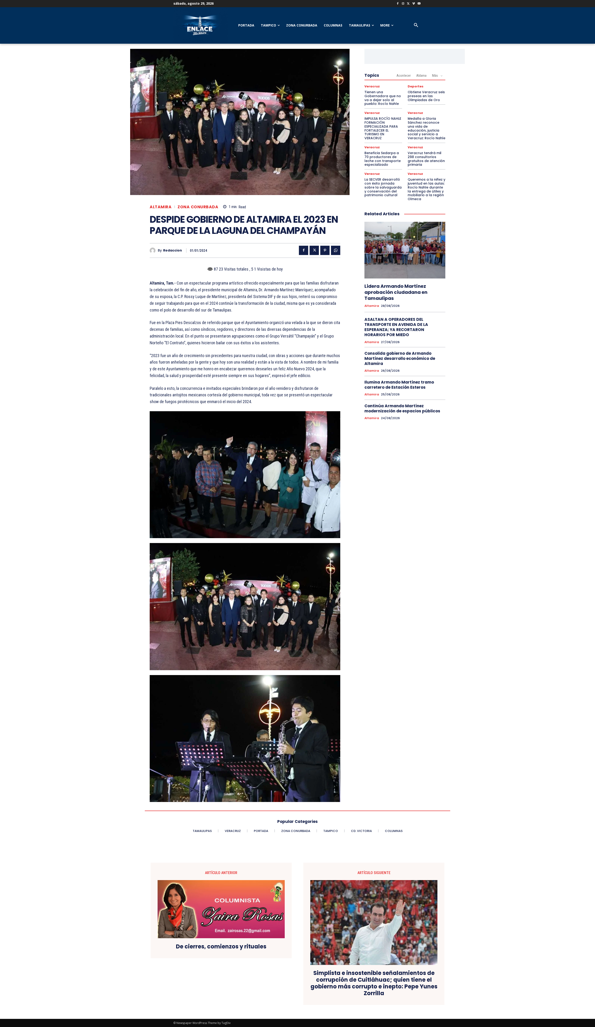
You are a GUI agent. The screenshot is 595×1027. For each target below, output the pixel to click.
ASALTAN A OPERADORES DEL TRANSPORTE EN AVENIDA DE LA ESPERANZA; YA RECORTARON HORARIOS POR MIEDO (396, 327)
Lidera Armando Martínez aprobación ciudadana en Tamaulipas (395, 292)
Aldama (421, 75)
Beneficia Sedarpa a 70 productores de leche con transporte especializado (382, 159)
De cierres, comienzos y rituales (221, 946)
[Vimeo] (413, 4)
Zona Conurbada (198, 207)
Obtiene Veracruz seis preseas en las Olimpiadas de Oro (426, 96)
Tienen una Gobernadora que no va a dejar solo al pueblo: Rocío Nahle (382, 98)
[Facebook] (397, 4)
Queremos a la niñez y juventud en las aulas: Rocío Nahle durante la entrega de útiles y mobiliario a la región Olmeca (426, 189)
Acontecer (404, 75)
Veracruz (372, 86)
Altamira (161, 207)
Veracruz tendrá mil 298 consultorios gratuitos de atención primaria (426, 159)
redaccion (172, 250)
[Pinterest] (325, 250)
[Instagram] (403, 4)
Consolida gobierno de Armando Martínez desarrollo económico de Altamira (399, 358)
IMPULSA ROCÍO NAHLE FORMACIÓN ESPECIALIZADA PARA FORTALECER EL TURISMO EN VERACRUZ (382, 128)
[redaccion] (154, 250)
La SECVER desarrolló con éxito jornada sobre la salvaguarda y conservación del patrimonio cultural (383, 187)
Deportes (415, 86)
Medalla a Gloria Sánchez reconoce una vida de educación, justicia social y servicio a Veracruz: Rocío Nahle (426, 128)
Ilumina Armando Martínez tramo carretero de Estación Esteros (399, 384)
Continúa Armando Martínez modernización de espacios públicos (402, 408)
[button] (416, 25)
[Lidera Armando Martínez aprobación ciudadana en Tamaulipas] (404, 250)
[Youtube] (419, 4)
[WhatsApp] (335, 250)
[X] (408, 4)
